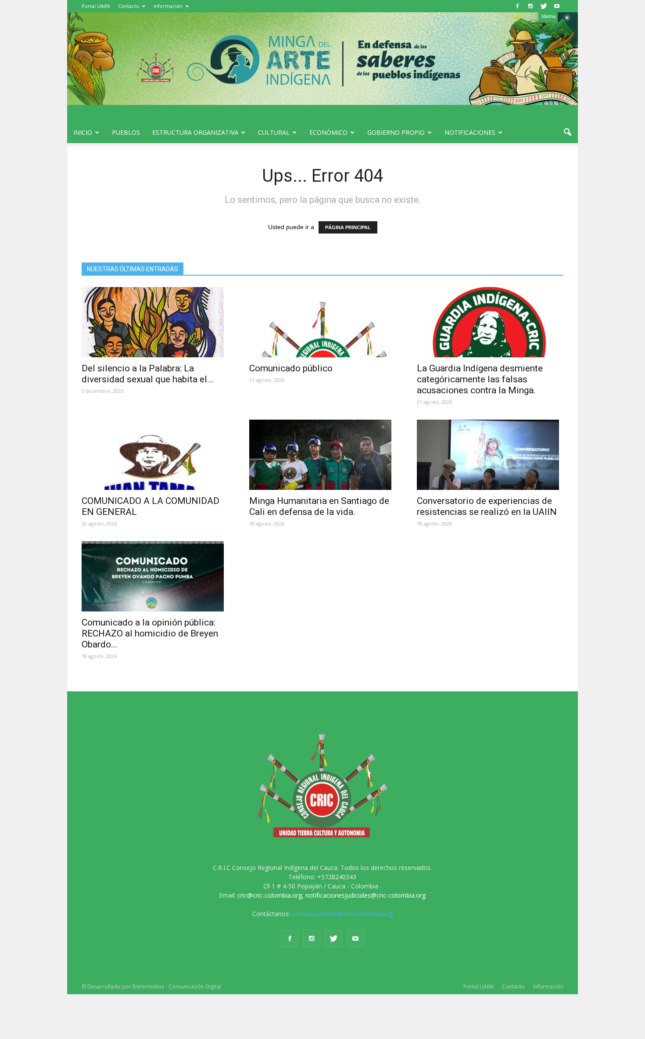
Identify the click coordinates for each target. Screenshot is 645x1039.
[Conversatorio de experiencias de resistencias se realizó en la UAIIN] (490, 455)
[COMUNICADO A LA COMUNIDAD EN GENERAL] (155, 455)
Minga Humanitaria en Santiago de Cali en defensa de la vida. (319, 506)
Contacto (128, 6)
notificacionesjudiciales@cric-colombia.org (365, 895)
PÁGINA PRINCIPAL (348, 227)
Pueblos (126, 132)
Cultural (274, 132)
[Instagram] (530, 6)
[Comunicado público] (322, 322)
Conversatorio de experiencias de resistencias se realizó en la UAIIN (487, 506)
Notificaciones (469, 132)
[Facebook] (517, 6)
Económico (328, 132)
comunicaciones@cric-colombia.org (342, 914)
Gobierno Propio (396, 132)
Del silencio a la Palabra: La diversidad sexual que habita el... (148, 374)
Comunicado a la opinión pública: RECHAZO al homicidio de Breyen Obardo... (150, 633)
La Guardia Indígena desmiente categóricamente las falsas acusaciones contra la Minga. (480, 379)
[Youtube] (556, 6)
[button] (567, 132)
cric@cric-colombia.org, (270, 895)
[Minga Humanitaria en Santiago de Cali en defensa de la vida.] (322, 455)
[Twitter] (543, 6)
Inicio (82, 132)
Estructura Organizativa (195, 132)
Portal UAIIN (96, 6)
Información (168, 6)
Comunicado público (291, 368)
